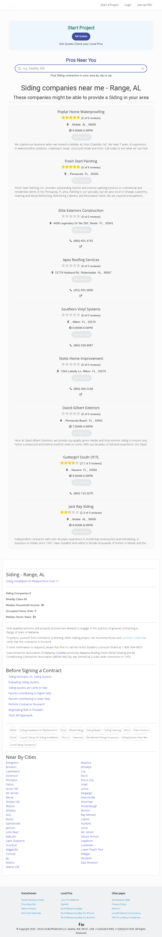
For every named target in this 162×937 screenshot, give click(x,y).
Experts (64, 904)
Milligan (85, 854)
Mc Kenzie (12, 793)
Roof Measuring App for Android (78, 917)
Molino (10, 862)
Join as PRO (144, 5)
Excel (84, 776)
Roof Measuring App (71, 908)
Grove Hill (12, 789)
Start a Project (110, 5)
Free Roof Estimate (31, 913)
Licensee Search (132, 638)
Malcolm (11, 836)
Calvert (85, 819)
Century (11, 854)
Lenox (85, 789)
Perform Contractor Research (26, 704)
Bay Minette (88, 815)
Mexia (9, 797)
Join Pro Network (70, 900)
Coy (83, 771)
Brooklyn (86, 767)
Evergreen (12, 763)
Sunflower (87, 845)
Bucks (9, 819)
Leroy (84, 828)
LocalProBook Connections (126, 913)
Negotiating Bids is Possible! (25, 710)
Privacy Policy (119, 904)
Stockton (11, 845)
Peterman (87, 802)
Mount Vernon (90, 836)
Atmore (85, 810)
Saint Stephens (15, 841)
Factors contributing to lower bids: (29, 699)
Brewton (11, 767)
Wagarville (12, 849)
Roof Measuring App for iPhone (77, 913)
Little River (12, 832)
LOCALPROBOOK (32, 5)
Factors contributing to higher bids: (30, 693)
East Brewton (89, 862)
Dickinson (12, 776)
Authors (116, 908)
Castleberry (13, 771)
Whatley (11, 810)
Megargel (86, 793)
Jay (7, 858)
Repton (10, 806)
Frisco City (87, 780)
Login (127, 5)
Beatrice (86, 763)
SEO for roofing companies (126, 917)
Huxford (86, 823)
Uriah (84, 784)
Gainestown (13, 823)
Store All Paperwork (20, 715)
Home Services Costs (32, 900)
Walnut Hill (12, 867)
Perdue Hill (12, 802)
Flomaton (11, 780)
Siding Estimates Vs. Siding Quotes (29, 676)
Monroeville (88, 797)
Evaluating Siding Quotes (23, 682)
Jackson (10, 828)
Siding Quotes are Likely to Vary (27, 688)
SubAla (61, 653)
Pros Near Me (28, 904)
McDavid (86, 858)
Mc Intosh (87, 832)
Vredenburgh (89, 806)
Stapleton (87, 841)
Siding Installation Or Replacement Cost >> (32, 581)
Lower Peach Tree (92, 849)
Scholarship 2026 (121, 900)
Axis (8, 815)
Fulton (10, 784)
